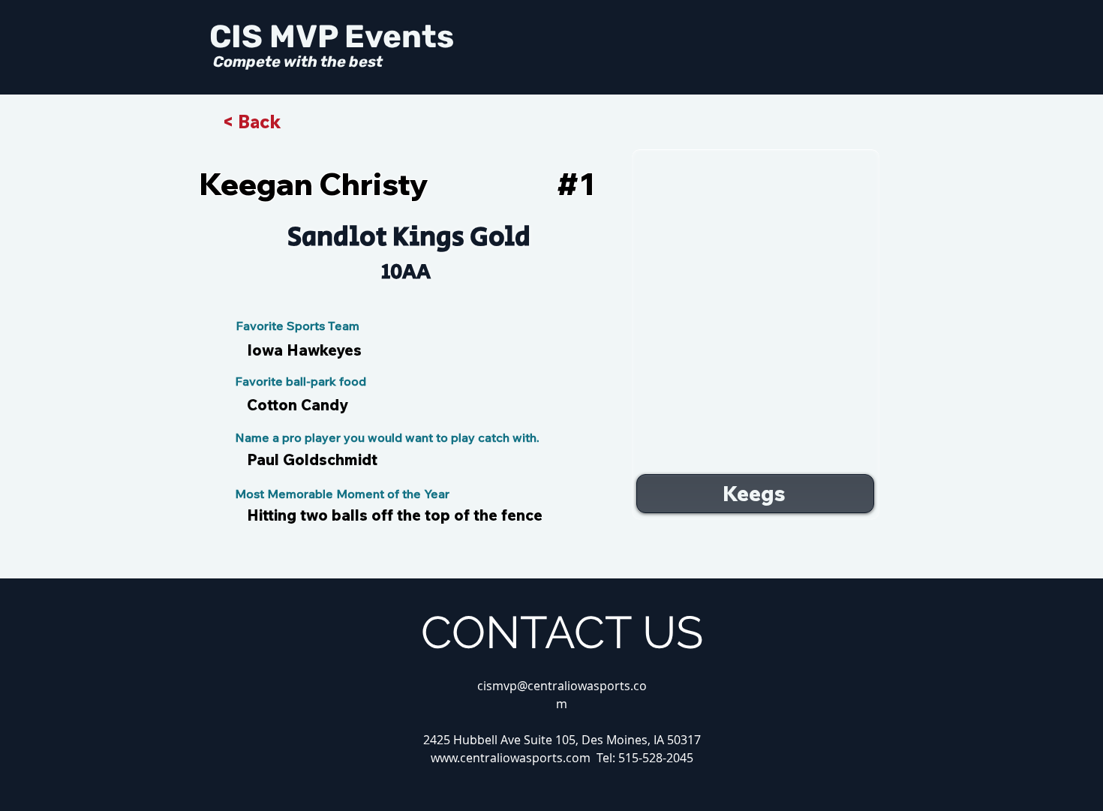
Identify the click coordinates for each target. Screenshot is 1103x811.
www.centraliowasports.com (511, 757)
